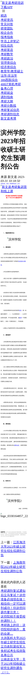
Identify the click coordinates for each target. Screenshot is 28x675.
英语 (20, 310)
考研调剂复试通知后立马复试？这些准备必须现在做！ (13, 595)
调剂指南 (7, 97)
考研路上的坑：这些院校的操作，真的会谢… (13, 629)
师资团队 (7, 28)
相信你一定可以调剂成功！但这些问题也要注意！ (13, 608)
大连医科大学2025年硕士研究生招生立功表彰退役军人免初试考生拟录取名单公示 (13, 646)
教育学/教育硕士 (12, 71)
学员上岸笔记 (10, 41)
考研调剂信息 (10, 114)
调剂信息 (16, 445)
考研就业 (7, 93)
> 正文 (18, 183)
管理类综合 (8, 62)
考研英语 (7, 50)
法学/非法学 (9, 75)
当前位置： (3, 183)
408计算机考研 (11, 84)
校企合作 (7, 32)
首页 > (8, 183)
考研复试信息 (10, 110)
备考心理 (7, 88)
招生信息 (7, 45)
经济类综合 (8, 67)
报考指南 (7, 37)
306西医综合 (9, 80)
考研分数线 (8, 105)
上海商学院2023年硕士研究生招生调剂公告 (13, 567)
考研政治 (7, 58)
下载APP (7, 7)
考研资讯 (7, 20)
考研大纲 (7, 101)
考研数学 (7, 54)
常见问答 (7, 24)
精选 (4, 15)
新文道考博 (8, 118)
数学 (20, 317)
